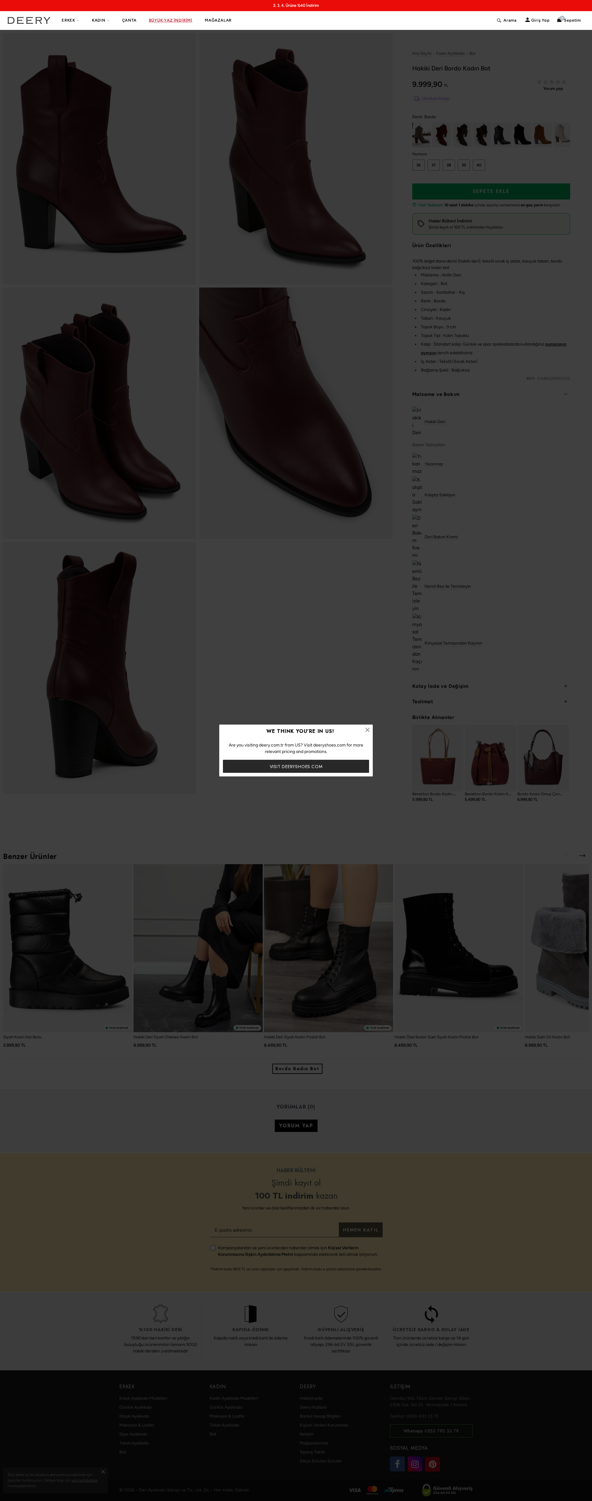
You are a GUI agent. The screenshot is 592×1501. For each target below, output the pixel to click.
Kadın (98, 20)
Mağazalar (218, 20)
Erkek (68, 20)
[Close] (367, 730)
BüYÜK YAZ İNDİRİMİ (170, 20)
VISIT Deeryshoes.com (296, 766)
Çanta (129, 20)
